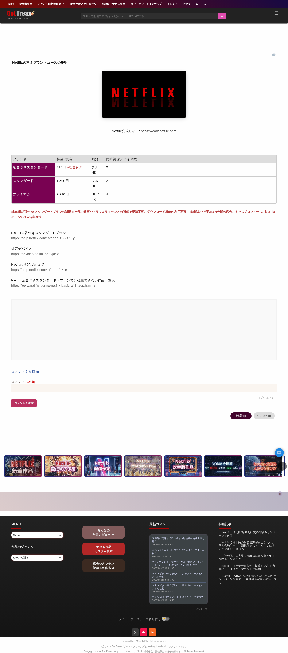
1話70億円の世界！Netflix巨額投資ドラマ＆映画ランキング (247, 557)
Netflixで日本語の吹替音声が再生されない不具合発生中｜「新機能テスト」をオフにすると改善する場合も (247, 545)
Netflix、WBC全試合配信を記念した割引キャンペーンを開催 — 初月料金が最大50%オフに (248, 579)
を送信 (24, 403)
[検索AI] (279, 452)
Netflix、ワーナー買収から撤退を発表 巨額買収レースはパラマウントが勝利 (247, 567)
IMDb (145, 641)
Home (10, 4)
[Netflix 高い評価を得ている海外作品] (143, 466)
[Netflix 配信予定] (103, 466)
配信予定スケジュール (83, 4)
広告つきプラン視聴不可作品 (103, 565)
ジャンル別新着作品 (50, 4)
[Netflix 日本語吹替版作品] (183, 466)
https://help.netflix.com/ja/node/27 (37, 269)
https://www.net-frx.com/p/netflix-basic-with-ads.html (51, 285)
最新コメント (159, 524)
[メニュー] (276, 14)
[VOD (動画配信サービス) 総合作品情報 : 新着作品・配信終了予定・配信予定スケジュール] (223, 466)
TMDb (138, 641)
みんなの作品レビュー (102, 532)
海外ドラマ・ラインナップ (146, 4)
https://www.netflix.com (158, 130)
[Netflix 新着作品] (23, 466)
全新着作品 (25, 4)
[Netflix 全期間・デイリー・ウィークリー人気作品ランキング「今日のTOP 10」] (263, 466)
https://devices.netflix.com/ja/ (34, 253)
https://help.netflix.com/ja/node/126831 (41, 238)
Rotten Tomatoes (157, 641)
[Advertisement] (144, 33)
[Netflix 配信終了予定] (63, 466)
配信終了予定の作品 (113, 4)
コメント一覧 (200, 609)
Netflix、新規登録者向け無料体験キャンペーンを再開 (247, 533)
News (186, 4)
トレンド (172, 4)
